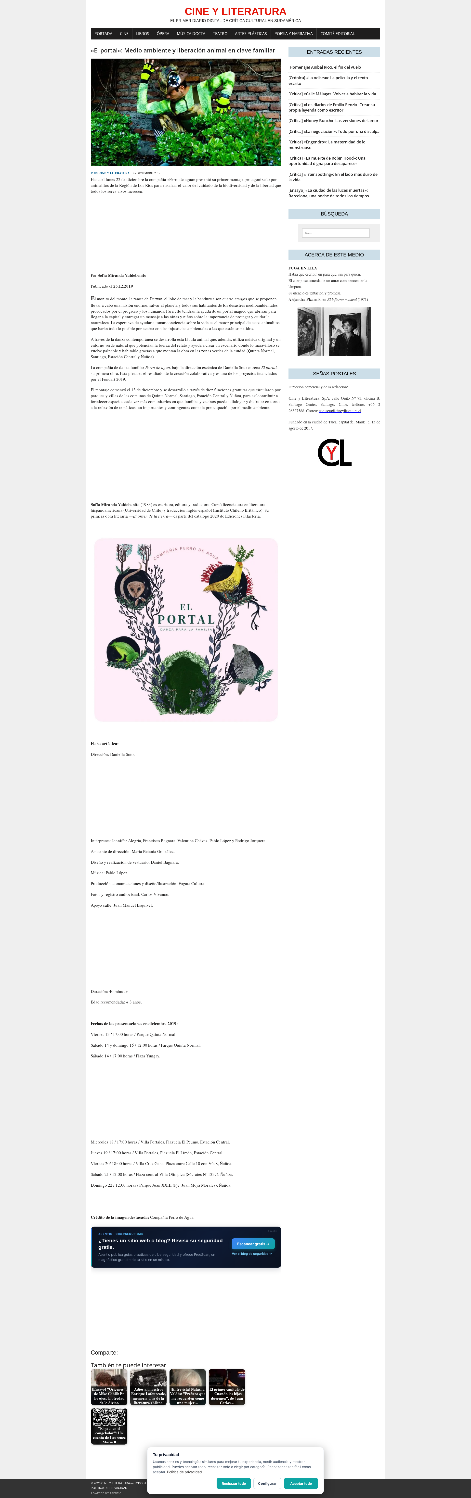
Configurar (267, 1483)
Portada (103, 33)
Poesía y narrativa (294, 33)
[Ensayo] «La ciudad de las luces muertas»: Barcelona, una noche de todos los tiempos (328, 193)
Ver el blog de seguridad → (252, 1254)
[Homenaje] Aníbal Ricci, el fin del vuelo (324, 67)
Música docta (191, 33)
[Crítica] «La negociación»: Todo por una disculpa (333, 131)
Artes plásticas (251, 33)
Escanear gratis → (253, 1244)
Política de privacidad (109, 1488)
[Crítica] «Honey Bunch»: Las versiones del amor (333, 120)
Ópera (163, 33)
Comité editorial (337, 33)
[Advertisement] (186, 233)
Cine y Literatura (114, 173)
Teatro (220, 33)
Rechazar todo (234, 1483)
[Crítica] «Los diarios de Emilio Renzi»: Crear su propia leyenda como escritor (331, 107)
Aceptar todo (301, 1483)
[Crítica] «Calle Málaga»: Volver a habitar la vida (332, 94)
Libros (142, 33)
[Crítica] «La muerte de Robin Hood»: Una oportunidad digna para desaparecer (327, 160)
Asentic (115, 1493)
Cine (124, 33)
